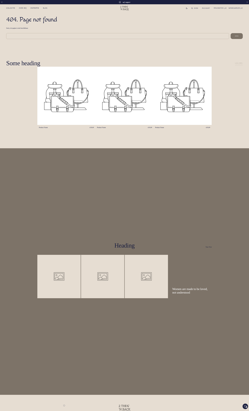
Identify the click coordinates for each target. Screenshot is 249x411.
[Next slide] (247, 2)
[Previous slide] (2, 2)
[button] (194, 8)
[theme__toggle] (186, 8)
